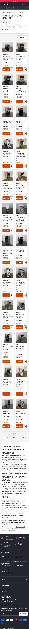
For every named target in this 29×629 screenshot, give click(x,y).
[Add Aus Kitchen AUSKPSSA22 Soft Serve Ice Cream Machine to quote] (11, 426)
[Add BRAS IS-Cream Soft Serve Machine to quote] (25, 394)
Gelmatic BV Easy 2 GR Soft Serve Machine (21, 155)
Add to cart (6, 69)
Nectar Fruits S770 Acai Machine (6, 155)
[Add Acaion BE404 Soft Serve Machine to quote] (25, 69)
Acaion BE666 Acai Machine (20, 250)
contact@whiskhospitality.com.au (14, 565)
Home (3, 12)
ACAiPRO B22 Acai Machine (20, 347)
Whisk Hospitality (11, 628)
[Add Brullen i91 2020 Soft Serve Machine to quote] (11, 69)
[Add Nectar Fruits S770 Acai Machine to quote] (11, 166)
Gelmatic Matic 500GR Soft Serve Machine (7, 251)
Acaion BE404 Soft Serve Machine (20, 58)
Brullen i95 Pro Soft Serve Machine (21, 122)
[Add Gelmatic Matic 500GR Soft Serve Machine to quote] (11, 262)
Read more (5, 29)
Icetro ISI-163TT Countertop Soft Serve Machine (21, 317)
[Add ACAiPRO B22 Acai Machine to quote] (25, 361)
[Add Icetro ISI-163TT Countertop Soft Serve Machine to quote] (25, 327)
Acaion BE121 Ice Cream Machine (6, 90)
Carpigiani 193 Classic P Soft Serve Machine (21, 219)
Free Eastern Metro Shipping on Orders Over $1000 (14, 1)
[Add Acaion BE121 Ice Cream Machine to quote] (11, 101)
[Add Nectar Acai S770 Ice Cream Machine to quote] (25, 295)
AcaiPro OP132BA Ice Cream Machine (21, 90)
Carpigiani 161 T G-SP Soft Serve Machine (7, 219)
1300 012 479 (8, 571)
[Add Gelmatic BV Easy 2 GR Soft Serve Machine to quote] (25, 166)
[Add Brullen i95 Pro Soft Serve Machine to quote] (25, 133)
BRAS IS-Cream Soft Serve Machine (20, 383)
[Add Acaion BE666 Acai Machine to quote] (25, 262)
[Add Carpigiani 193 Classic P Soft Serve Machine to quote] (25, 230)
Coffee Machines (11, 530)
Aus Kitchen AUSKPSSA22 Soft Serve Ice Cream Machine (7, 416)
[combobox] (14, 7)
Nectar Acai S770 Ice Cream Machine (21, 284)
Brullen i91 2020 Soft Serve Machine (7, 58)
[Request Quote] (22, 4)
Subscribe (23, 613)
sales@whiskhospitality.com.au (17, 561)
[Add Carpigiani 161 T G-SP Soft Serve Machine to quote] (11, 230)
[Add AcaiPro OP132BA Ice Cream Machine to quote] (25, 101)
